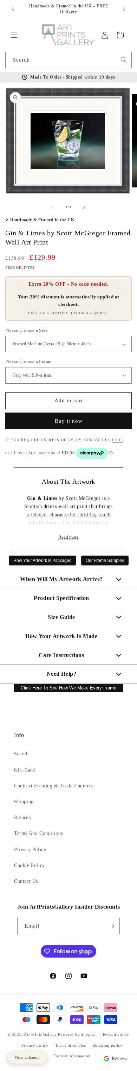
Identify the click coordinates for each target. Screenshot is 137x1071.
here (117, 440)
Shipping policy (108, 1045)
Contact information (72, 1056)
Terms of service (70, 1045)
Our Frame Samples (105, 560)
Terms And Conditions (38, 833)
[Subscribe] (111, 926)
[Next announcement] (124, 9)
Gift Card (24, 770)
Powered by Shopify (77, 1034)
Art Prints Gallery (40, 1034)
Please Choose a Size (26, 330)
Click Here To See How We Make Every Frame (68, 688)
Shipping (24, 801)
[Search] (123, 60)
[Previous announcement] (13, 9)
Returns (22, 817)
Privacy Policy (30, 849)
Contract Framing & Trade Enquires (53, 785)
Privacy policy (34, 1045)
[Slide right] (84, 207)
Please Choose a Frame (28, 361)
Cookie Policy (29, 865)
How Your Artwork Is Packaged (42, 560)
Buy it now (69, 421)
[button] (14, 35)
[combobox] (68, 60)
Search (21, 753)
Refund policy (116, 1034)
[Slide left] (53, 207)
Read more (68, 537)
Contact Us (26, 881)
